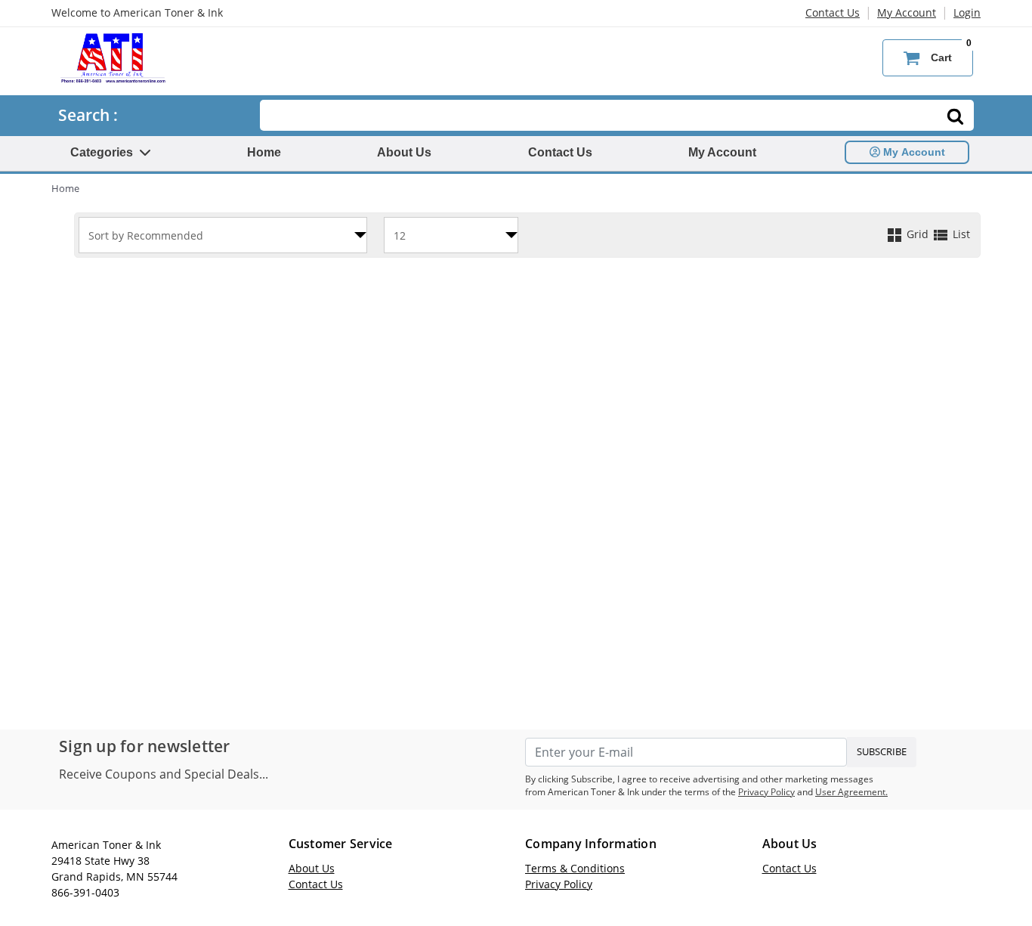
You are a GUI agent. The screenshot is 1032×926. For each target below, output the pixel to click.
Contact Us (832, 12)
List (960, 234)
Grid (918, 234)
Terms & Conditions (575, 868)
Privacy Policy (766, 791)
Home (264, 152)
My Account (906, 12)
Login (967, 12)
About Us (404, 152)
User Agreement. (851, 791)
